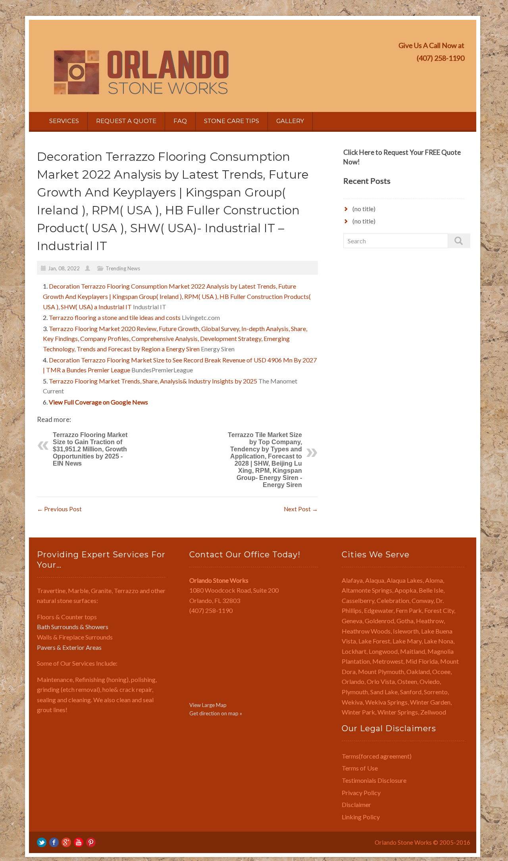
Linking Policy (361, 817)
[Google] (66, 842)
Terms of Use (360, 768)
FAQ (180, 121)
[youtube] (78, 842)
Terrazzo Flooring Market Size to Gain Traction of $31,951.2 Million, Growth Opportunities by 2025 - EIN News (90, 449)
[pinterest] (91, 842)
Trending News (123, 268)
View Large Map (208, 705)
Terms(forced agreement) (377, 756)
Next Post (301, 508)
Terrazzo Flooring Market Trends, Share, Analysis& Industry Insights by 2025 (153, 381)
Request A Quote (126, 121)
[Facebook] (54, 842)
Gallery (290, 121)
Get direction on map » (215, 713)
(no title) (363, 208)
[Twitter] (41, 842)
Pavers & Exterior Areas (69, 647)
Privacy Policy (361, 792)
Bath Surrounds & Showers (72, 626)
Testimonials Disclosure (374, 780)
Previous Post (59, 508)
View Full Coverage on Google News (98, 402)
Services (64, 121)
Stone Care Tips (231, 121)
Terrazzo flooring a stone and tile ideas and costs (115, 317)
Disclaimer (356, 804)
